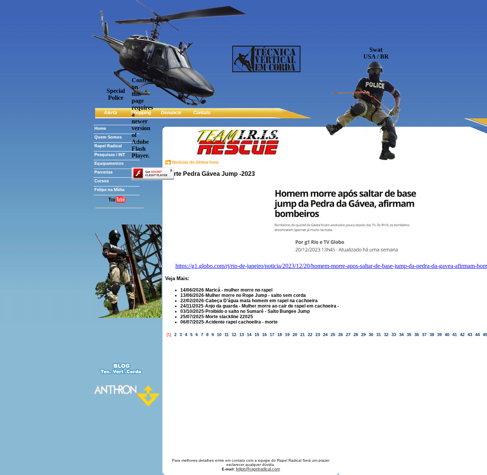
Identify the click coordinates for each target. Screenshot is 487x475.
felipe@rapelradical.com (258, 469)
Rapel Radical (108, 145)
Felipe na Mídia (109, 189)
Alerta (110, 112)
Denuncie (171, 112)
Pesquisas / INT (109, 154)
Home (100, 128)
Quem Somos (108, 137)
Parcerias (103, 172)
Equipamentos (109, 163)
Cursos (101, 181)
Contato (201, 112)
